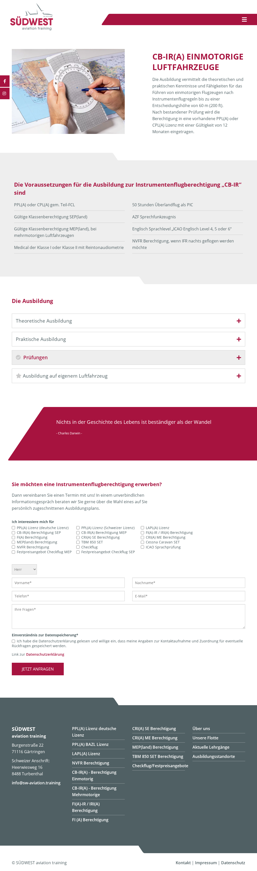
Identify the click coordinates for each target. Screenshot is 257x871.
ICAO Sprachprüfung (163, 547)
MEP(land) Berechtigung (37, 542)
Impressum (206, 862)
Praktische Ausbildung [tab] (41, 339)
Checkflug (89, 547)
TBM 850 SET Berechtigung (157, 756)
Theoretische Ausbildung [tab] (44, 321)
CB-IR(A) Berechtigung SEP (39, 532)
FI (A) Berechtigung (90, 820)
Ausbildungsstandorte (213, 756)
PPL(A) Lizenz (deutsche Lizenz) (43, 527)
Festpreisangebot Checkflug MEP (44, 551)
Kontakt (183, 862)
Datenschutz (233, 862)
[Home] (31, 29)
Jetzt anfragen (38, 669)
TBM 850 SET (92, 542)
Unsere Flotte (205, 738)
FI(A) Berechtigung (32, 537)
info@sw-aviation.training (36, 783)
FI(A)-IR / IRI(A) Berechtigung (169, 532)
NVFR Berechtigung (33, 547)
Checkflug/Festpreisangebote (160, 765)
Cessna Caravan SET (163, 542)
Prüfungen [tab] (35, 357)
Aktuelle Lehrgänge (210, 747)
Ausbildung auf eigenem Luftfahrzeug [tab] (64, 376)
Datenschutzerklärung (45, 654)
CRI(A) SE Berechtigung (100, 537)
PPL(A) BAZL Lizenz (90, 744)
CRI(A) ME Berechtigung (165, 537)
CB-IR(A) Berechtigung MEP (103, 532)
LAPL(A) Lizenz (157, 527)
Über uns (201, 728)
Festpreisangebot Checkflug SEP (108, 551)
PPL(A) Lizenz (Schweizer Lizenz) (108, 527)
